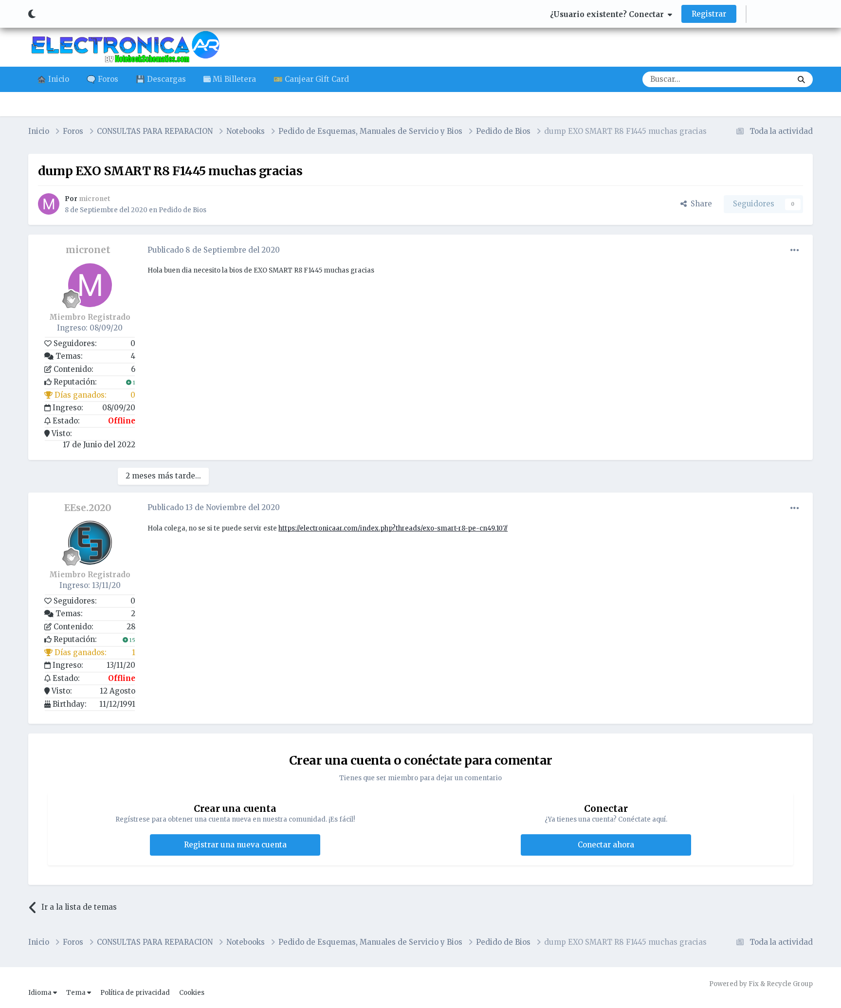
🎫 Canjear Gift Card (311, 79)
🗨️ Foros (102, 79)
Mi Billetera (233, 79)
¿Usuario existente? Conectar (609, 14)
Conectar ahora (606, 844)
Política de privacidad (135, 993)
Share (699, 203)
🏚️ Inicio (53, 79)
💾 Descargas (161, 79)
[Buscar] (801, 79)
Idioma (40, 993)
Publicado (213, 250)
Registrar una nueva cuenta (235, 844)
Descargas (761, 79)
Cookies (191, 993)
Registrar (709, 13)
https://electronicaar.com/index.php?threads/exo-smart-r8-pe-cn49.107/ (393, 528)
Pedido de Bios (182, 210)
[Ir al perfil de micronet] (48, 204)
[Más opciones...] (795, 250)
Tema (76, 993)
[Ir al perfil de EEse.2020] (90, 543)
